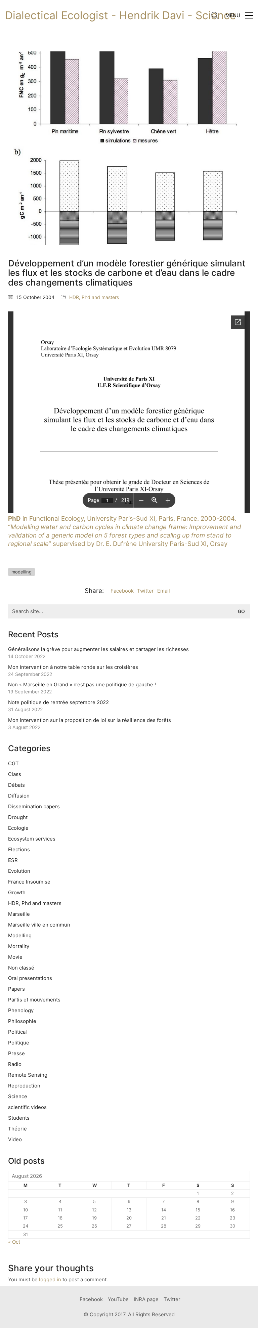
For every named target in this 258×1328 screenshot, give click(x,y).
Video (15, 1139)
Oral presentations (30, 978)
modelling (21, 571)
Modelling (20, 935)
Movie (15, 957)
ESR (13, 860)
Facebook (122, 591)
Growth (17, 892)
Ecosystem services (31, 839)
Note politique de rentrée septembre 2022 (58, 702)
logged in (50, 1279)
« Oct (14, 1242)
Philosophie (22, 1021)
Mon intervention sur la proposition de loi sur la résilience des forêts (89, 720)
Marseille (19, 914)
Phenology (21, 1010)
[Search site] (215, 16)
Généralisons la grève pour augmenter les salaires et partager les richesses (98, 649)
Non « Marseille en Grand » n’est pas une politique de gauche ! (82, 684)
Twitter (145, 591)
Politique (18, 1042)
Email (163, 591)
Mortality (18, 946)
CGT (13, 763)
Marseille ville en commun (39, 925)
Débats (16, 785)
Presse (16, 1053)
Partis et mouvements (34, 999)
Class (14, 774)
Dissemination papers (34, 806)
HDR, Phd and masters (94, 297)
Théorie (17, 1128)
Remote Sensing (27, 1075)
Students (19, 1118)
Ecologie (18, 828)
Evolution (19, 871)
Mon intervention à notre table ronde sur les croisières (73, 667)
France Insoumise (29, 882)
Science (17, 1096)
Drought (18, 817)
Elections (19, 849)
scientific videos (27, 1107)
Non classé (21, 968)
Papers (16, 989)
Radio (15, 1064)
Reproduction (24, 1085)
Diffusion (19, 795)
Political (17, 1032)
